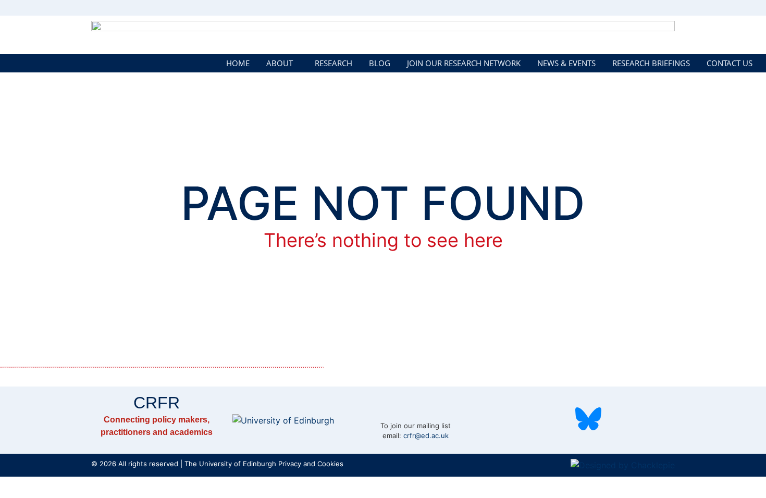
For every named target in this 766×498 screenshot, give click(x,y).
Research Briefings (651, 63)
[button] (282, 63)
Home (238, 63)
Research (333, 63)
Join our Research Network (464, 63)
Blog (379, 63)
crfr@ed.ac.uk (426, 435)
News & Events (566, 63)
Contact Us (729, 63)
